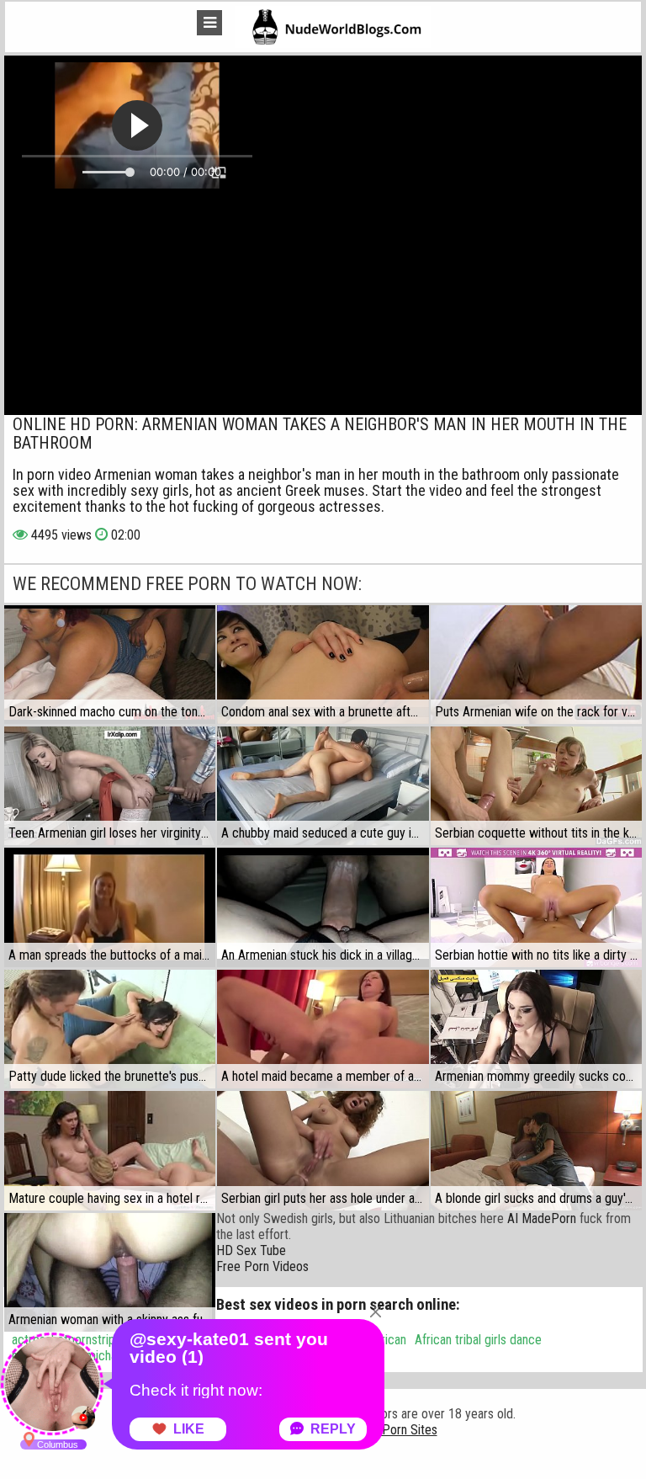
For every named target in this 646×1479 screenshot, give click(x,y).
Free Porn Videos (262, 1266)
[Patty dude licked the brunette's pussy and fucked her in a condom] (109, 1029)
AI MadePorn (541, 1218)
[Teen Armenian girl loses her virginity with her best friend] (109, 785)
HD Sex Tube (251, 1250)
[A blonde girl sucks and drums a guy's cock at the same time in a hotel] (536, 1150)
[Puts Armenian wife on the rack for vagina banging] (536, 664)
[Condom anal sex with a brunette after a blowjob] (322, 664)
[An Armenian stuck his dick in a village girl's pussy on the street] (322, 907)
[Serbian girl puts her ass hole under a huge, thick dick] (322, 1150)
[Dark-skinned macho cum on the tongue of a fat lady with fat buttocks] (109, 664)
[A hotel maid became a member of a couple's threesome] (322, 1029)
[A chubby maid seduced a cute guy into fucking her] (322, 785)
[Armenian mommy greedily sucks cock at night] (536, 1029)
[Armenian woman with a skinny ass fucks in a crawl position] (109, 1272)
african (388, 1340)
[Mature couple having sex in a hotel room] (109, 1150)
